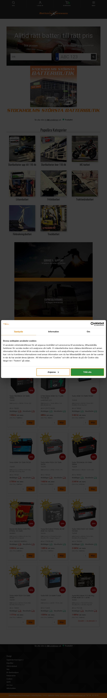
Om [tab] (88, 331)
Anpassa (52, 372)
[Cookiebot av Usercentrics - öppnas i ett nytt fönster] (92, 324)
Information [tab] (53, 331)
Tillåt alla (87, 372)
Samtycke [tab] (18, 331)
